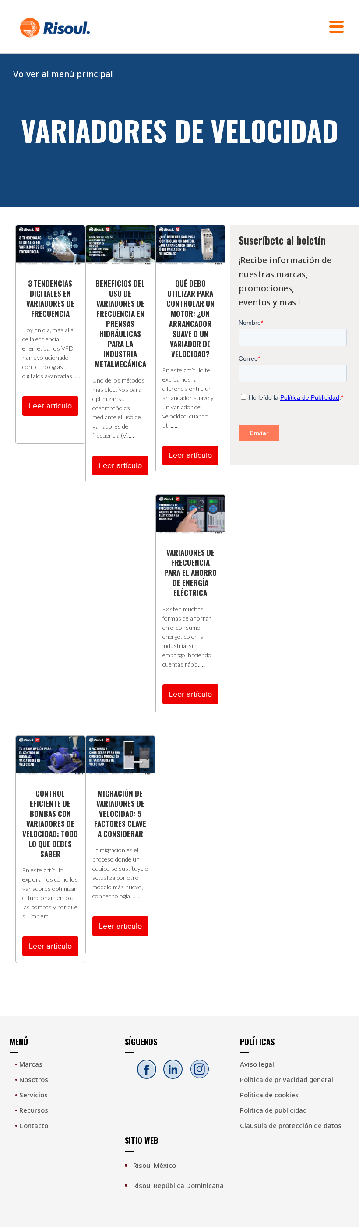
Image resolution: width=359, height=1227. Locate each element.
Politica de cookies (269, 1094)
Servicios (31, 1094)
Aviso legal (257, 1064)
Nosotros (31, 1079)
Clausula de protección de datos (290, 1125)
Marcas (28, 1064)
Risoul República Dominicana (178, 1185)
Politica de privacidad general (286, 1079)
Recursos (31, 1110)
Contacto (31, 1125)
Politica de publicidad (273, 1110)
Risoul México (154, 1165)
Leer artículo (50, 405)
